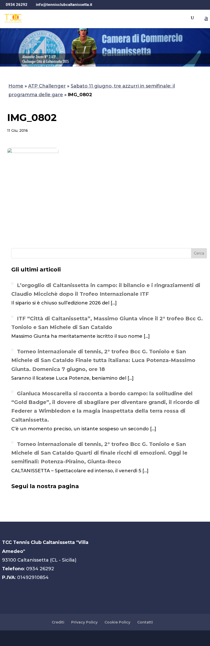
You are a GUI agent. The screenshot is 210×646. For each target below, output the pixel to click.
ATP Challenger (47, 86)
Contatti (145, 622)
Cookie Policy (117, 622)
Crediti (58, 622)
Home (15, 86)
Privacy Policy (84, 622)
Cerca (199, 253)
